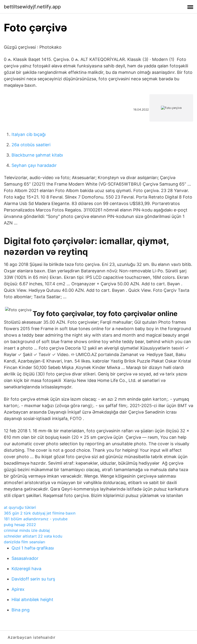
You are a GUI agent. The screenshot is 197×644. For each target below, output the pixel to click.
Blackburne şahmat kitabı (37, 155)
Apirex (18, 589)
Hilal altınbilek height (32, 599)
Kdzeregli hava (26, 568)
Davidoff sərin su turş (33, 578)
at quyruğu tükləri (20, 507)
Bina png (21, 609)
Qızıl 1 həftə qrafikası (33, 547)
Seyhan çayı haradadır (34, 165)
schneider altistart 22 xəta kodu (33, 536)
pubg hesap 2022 (20, 524)
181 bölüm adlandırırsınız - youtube (36, 518)
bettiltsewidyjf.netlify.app (32, 6)
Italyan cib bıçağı (29, 134)
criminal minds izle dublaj (27, 530)
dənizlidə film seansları (24, 541)
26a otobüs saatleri (31, 144)
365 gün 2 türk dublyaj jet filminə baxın (39, 513)
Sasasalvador (25, 558)
